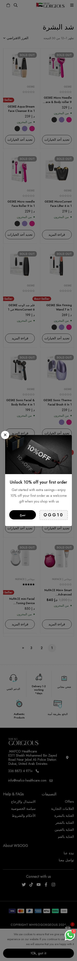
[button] (5, 435)
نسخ (22, 514)
